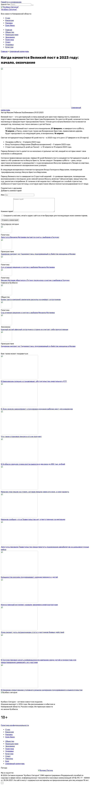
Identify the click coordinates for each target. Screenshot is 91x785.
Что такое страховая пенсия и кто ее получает (21, 436)
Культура (9, 47)
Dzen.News (10, 25)
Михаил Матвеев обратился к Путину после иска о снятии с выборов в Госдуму (35, 280)
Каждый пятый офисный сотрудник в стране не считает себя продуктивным (34, 329)
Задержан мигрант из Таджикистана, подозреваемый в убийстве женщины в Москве (38, 254)
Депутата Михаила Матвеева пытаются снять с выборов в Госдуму (30, 237)
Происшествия (11, 35)
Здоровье (9, 45)
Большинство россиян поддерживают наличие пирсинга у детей (29, 577)
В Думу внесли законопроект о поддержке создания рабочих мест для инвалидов (37, 409)
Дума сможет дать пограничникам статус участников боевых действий (32, 632)
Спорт (8, 42)
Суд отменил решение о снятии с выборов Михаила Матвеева (28, 267)
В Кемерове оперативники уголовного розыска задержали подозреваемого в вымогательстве (41, 690)
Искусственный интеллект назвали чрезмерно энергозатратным (29, 605)
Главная (8, 30)
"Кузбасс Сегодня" (9, 9)
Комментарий (7, 211)
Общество (9, 32)
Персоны (9, 759)
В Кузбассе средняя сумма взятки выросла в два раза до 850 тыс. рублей (33, 464)
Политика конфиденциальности (15, 725)
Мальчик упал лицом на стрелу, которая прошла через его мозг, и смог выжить (35, 492)
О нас (7, 18)
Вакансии (9, 20)
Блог (7, 761)
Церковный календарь (15, 764)
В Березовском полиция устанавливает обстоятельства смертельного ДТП (34, 381)
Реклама (9, 23)
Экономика (10, 37)
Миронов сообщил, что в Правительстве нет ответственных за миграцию (33, 519)
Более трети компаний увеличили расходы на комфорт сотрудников (31, 299)
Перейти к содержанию (11, 2)
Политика (9, 40)
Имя (2, 195)
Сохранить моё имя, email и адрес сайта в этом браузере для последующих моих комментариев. (46, 216)
